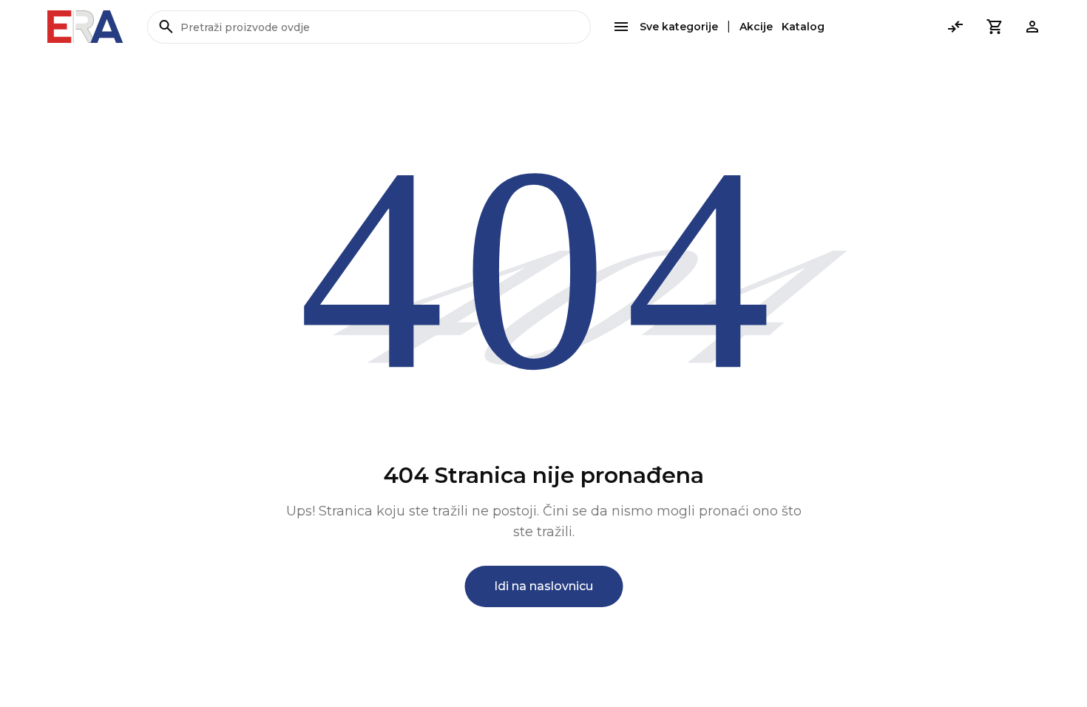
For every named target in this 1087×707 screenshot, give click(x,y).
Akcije (756, 26)
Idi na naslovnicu (543, 586)
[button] (993, 26)
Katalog (803, 26)
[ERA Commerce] (85, 26)
